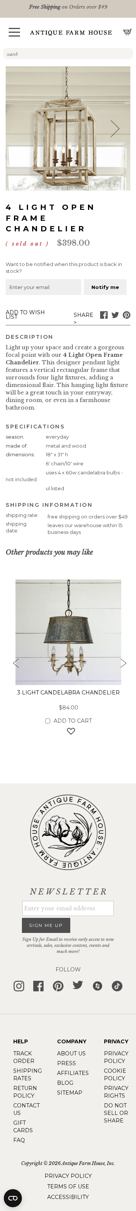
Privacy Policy (68, 1176)
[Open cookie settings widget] (13, 1198)
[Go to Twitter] (115, 316)
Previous (13, 665)
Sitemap (69, 1092)
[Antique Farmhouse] (71, 32)
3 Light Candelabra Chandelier (68, 692)
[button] (14, 32)
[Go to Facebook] (104, 316)
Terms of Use (68, 1186)
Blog (65, 1083)
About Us (71, 1053)
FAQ (19, 1140)
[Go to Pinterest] (126, 316)
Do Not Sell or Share (116, 1113)
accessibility (68, 1197)
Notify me (105, 287)
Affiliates (73, 1073)
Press (66, 1063)
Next (123, 665)
